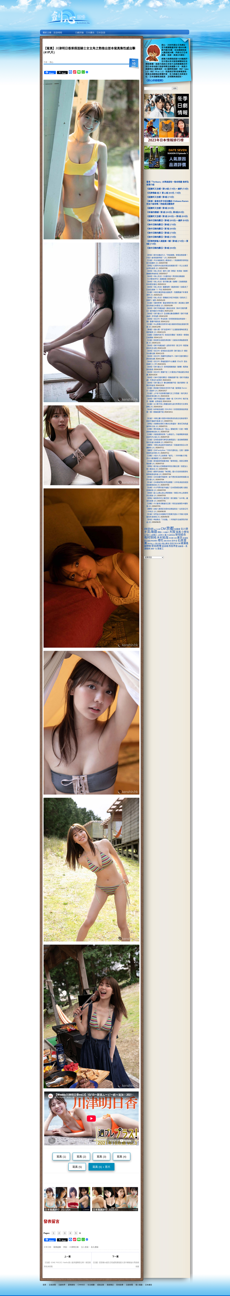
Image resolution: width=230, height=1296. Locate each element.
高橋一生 (154, 549)
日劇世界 (79, 31)
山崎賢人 (153, 535)
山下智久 (147, 535)
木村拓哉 (163, 537)
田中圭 (174, 541)
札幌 (175, 538)
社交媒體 (91, 1285)
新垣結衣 (180, 534)
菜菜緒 (165, 546)
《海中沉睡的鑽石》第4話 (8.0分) (161, 248)
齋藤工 (160, 548)
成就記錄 (100, 1285)
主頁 (46, 31)
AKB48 (148, 528)
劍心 (51, 62)
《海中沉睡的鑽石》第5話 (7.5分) (161, 233)
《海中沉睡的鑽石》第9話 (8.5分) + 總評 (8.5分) (167, 220)
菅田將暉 (156, 546)
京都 (170, 528)
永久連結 (94, 1247)
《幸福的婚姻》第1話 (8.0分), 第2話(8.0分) (165, 212)
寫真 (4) (121, 1156)
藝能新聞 (57, 31)
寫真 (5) (77, 1166)
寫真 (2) (81, 1156)
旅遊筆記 (110, 1285)
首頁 (44, 1285)
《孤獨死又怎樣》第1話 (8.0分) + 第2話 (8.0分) (167, 216)
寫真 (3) (101, 1156)
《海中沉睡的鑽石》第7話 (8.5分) (161, 229)
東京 (179, 537)
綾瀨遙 (184, 543)
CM (163, 528)
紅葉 (178, 544)
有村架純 (150, 537)
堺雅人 (160, 532)
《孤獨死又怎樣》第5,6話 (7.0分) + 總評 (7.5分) (167, 189)
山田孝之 (161, 535)
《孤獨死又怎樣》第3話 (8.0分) (160, 208)
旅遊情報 (68, 31)
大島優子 (166, 532)
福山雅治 (165, 543)
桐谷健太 (154, 541)
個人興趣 (138, 1285)
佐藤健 (177, 529)
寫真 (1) (61, 1156)
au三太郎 (157, 529)
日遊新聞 (129, 1285)
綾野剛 (147, 546)
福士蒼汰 (158, 544)
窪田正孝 (173, 544)
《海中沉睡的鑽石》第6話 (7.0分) (161, 237)
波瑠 (165, 541)
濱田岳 (169, 541)
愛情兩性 (71, 1285)
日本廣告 (90, 31)
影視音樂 (119, 1285)
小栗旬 (185, 532)
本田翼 (171, 538)
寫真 (178, 531)
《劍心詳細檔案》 (155, 80)
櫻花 (160, 540)
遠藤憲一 (181, 546)
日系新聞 (52, 1285)
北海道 (152, 532)
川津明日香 (74, 1247)
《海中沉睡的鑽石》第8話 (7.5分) (161, 224)
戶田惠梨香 (171, 535)
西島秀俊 (173, 546)
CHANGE (81, 1285)
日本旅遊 (100, 31)
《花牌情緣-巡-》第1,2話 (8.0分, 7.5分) (163, 193)
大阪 (172, 532)
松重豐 (148, 541)
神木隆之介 (151, 543)
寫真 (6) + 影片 (101, 1166)
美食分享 (111, 31)
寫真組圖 (57, 1247)
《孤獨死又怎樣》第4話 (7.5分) (160, 197)
